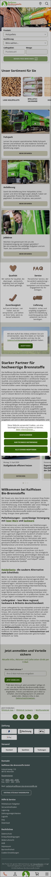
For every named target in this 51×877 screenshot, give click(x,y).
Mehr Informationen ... (25, 430)
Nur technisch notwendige (25, 442)
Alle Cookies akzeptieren (25, 450)
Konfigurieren (26, 435)
